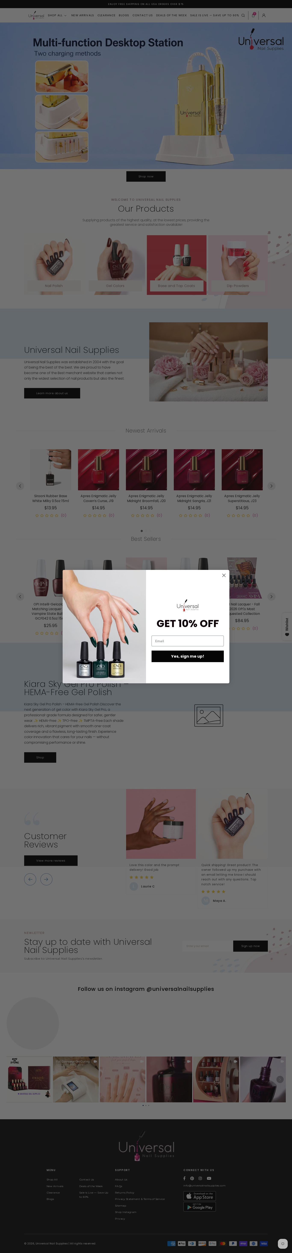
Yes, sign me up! (187, 656)
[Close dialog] (224, 575)
